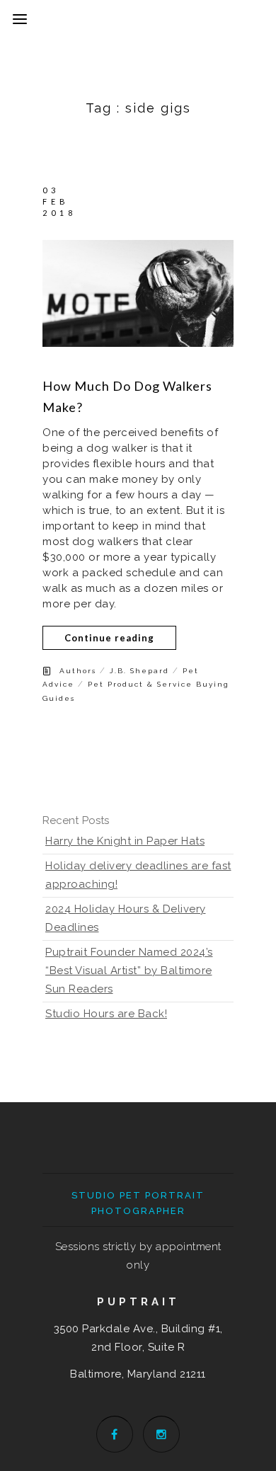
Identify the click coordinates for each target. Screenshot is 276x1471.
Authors (77, 671)
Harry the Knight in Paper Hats (125, 841)
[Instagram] (161, 1434)
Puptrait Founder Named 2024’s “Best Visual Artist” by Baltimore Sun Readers (129, 970)
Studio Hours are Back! (106, 1013)
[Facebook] (114, 1434)
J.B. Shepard (139, 671)
